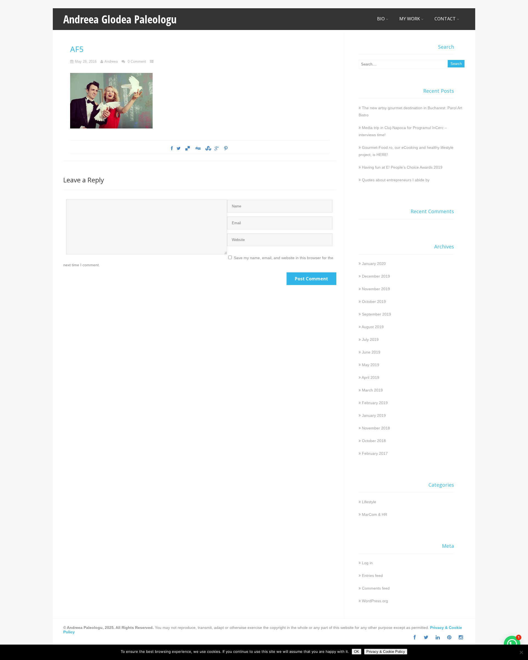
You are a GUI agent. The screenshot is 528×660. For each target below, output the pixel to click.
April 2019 (370, 377)
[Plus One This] (216, 148)
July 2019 (370, 339)
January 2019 (374, 415)
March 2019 (372, 390)
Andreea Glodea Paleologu (120, 19)
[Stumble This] (207, 148)
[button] (512, 644)
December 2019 (376, 276)
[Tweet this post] (178, 148)
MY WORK (409, 19)
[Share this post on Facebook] (171, 148)
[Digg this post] (197, 148)
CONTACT (445, 19)
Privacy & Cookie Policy (385, 652)
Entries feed (372, 575)
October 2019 (374, 301)
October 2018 (374, 441)
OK (356, 652)
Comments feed (376, 588)
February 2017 (375, 453)
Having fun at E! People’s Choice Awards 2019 (402, 167)
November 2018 (376, 428)
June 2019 (371, 352)
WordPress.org (375, 601)
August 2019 (373, 327)
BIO (381, 19)
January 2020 (374, 263)
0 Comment (137, 61)
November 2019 (376, 289)
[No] (521, 652)
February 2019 (375, 403)
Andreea (111, 61)
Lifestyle (369, 502)
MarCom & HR (374, 514)
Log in (367, 563)
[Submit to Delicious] (187, 148)
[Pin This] (225, 148)
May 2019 (370, 365)
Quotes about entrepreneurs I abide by (396, 180)
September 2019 (376, 314)
